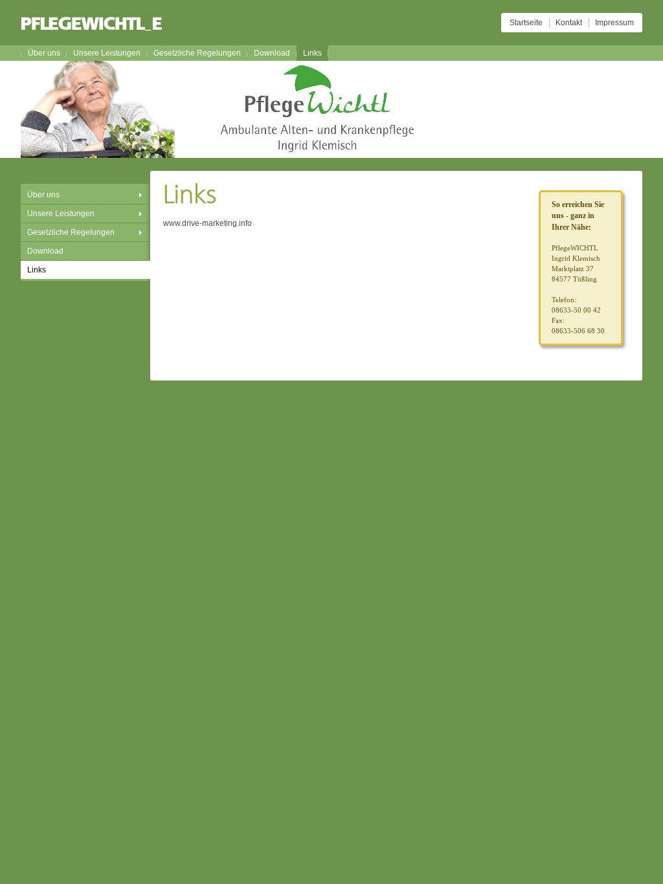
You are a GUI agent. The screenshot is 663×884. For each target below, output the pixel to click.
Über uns (44, 53)
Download (272, 53)
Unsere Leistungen (106, 53)
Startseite (526, 22)
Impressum (614, 22)
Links (312, 53)
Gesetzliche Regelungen (197, 53)
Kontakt (569, 22)
